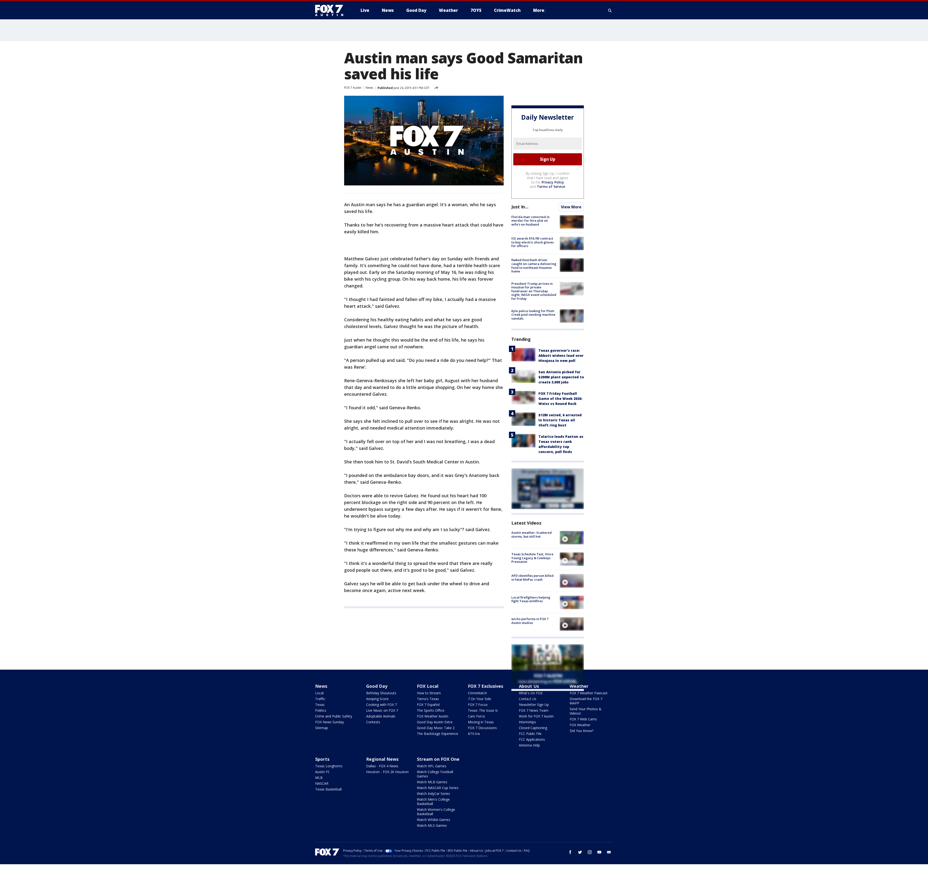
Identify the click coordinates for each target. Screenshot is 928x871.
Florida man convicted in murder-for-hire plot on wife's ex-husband (530, 221)
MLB (319, 777)
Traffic (320, 698)
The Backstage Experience (437, 733)
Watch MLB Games (432, 782)
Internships (527, 722)
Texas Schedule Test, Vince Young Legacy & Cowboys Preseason (532, 558)
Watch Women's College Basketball (436, 811)
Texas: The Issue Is (483, 710)
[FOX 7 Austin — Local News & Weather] (331, 10)
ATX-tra (474, 733)
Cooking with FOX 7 (381, 704)
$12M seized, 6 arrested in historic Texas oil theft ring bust (560, 420)
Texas (320, 704)
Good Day (376, 686)
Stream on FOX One (438, 759)
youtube (599, 852)
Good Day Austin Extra (434, 722)
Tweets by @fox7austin (532, 696)
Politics (320, 710)
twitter (580, 852)
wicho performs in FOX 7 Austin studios (529, 621)
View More (571, 207)
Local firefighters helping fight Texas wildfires (530, 599)
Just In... (520, 207)
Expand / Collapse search (610, 10)
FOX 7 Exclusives (485, 686)
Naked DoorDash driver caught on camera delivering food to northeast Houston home (533, 265)
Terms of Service (551, 186)
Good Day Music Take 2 (436, 727)
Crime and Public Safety (333, 716)
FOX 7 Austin (352, 88)
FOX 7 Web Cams (583, 719)
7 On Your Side (479, 698)
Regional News (382, 759)
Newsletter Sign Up (534, 704)
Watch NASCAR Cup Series (437, 787)
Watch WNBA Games (433, 819)
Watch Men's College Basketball (433, 801)
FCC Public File (530, 733)
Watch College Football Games (435, 773)
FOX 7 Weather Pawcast (589, 693)
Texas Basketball (328, 789)
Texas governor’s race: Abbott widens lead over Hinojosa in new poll (561, 355)
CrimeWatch (477, 693)
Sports (322, 759)
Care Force (476, 716)
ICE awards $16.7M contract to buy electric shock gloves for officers (532, 242)
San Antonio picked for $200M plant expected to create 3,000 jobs (561, 377)
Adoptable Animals (380, 716)
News (369, 88)
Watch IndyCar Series (433, 793)
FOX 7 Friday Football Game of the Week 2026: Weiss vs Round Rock (560, 398)
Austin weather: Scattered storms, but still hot (531, 534)
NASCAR (321, 783)
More (538, 10)
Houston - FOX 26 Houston (387, 771)
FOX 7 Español (428, 704)
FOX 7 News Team (533, 710)
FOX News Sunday (329, 722)
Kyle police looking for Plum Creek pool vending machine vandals (533, 315)
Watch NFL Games (431, 766)
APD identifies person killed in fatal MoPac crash (532, 577)
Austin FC (322, 771)
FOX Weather (580, 725)
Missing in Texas (481, 722)
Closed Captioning (533, 727)
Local (319, 693)
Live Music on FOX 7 (382, 710)
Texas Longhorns (328, 766)
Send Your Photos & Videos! (586, 711)
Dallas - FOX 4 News (382, 766)
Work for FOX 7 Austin (536, 716)
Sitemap (321, 727)
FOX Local (427, 686)
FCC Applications (532, 739)
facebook (570, 852)
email (609, 852)
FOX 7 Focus (478, 704)
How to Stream (429, 693)
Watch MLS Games (432, 825)
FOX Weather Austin (432, 716)
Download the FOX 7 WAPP (586, 700)
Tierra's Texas (428, 698)
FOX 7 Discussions (482, 727)
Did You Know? (581, 730)
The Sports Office (430, 710)
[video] (572, 537)
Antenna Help (529, 745)
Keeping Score (377, 698)
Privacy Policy (553, 182)
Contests (373, 722)
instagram (590, 852)
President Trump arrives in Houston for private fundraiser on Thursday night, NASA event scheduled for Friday (533, 291)
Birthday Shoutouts (381, 693)
